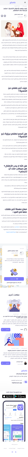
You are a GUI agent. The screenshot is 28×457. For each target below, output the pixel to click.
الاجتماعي (17, 227)
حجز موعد (13, 279)
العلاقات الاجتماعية (15, 348)
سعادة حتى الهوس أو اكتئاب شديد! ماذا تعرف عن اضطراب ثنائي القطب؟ (15, 317)
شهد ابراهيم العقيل (18, 14)
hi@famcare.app (17, 383)
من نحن (5, 448)
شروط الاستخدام (12, 448)
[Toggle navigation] (25, 2)
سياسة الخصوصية (21, 448)
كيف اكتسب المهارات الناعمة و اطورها (17, 350)
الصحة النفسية (17, 6)
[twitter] (15, 452)
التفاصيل (7, 329)
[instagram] (12, 452)
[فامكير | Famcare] (12, 3)
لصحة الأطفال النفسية (11, 232)
